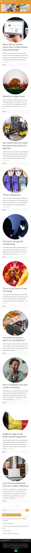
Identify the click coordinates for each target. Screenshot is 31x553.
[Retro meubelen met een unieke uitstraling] (15, 370)
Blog (5, 65)
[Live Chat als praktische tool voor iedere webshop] (15, 469)
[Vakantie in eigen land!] (15, 82)
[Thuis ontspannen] (15, 181)
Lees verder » (6, 62)
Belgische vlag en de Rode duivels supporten (14, 435)
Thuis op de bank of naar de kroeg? (15, 289)
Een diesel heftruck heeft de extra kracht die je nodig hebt (15, 145)
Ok (16, 550)
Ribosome (24, 540)
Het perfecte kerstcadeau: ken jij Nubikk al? (14, 339)
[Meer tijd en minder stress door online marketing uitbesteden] (15, 30)
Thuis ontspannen (11, 194)
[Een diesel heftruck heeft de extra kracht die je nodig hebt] (15, 129)
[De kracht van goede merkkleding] (15, 227)
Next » (17, 506)
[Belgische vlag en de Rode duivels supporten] (15, 420)
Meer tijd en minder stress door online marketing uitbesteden (15, 47)
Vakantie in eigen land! (14, 96)
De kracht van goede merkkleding (13, 242)
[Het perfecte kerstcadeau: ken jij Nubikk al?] (15, 323)
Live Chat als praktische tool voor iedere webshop (15, 484)
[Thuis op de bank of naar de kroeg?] (15, 274)
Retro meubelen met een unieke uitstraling (15, 386)
